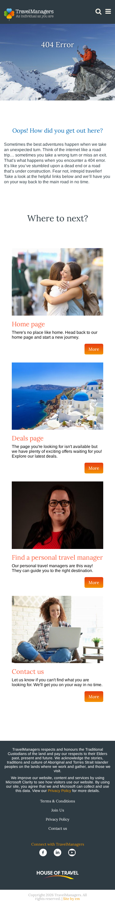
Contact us (28, 671)
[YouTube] (72, 852)
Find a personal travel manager (57, 557)
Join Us (57, 810)
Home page (28, 324)
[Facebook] (43, 852)
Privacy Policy (59, 790)
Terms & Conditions (57, 801)
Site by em (71, 898)
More (94, 349)
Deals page (28, 438)
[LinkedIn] (58, 852)
